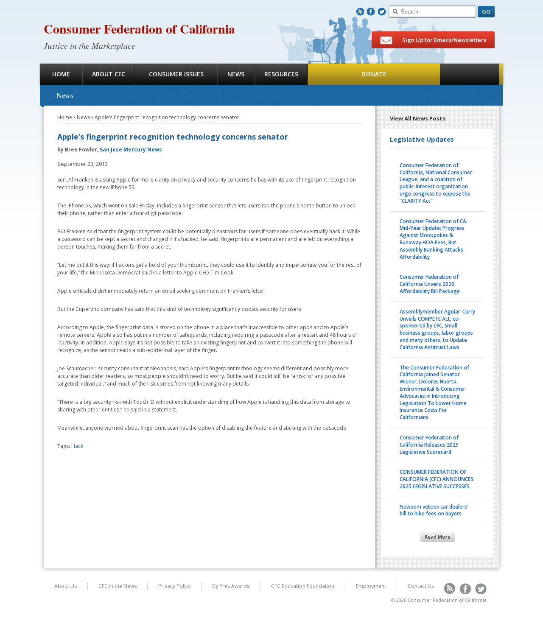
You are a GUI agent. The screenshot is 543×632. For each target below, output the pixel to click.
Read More (438, 536)
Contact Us (421, 586)
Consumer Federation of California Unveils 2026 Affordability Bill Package (430, 284)
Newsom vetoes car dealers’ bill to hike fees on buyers (434, 510)
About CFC (108, 74)
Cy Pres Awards (230, 586)
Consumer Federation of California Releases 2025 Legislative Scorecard (429, 445)
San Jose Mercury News (131, 149)
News (235, 74)
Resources (281, 74)
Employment (371, 586)
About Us (65, 586)
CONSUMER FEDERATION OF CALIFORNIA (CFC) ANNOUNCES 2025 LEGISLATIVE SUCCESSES (436, 479)
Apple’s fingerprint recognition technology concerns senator (167, 117)
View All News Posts (417, 118)
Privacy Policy (174, 586)
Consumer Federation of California (139, 28)
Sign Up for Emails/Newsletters (443, 40)
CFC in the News (117, 586)
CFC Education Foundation (302, 586)
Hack (77, 446)
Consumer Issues (176, 74)
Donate (373, 74)
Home (61, 74)
